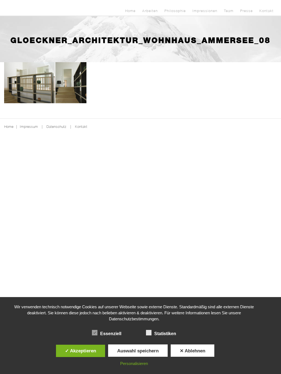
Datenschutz (56, 127)
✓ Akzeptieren (80, 350)
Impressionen (204, 11)
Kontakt (266, 11)
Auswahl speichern (138, 350)
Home (130, 11)
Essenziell (110, 333)
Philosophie (175, 11)
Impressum (29, 127)
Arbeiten (150, 11)
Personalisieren (134, 363)
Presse (246, 11)
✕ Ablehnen (192, 350)
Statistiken (165, 333)
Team (229, 11)
